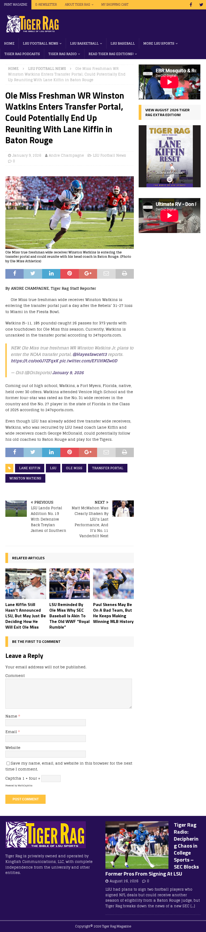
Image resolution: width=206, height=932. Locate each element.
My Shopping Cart (114, 4)
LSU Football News (40, 43)
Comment (15, 675)
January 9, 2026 (26, 155)
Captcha (13, 778)
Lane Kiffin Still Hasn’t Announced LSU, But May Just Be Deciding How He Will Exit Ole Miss (25, 615)
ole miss (74, 468)
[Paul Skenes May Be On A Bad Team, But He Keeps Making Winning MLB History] (113, 583)
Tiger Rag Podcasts (22, 54)
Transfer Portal (107, 468)
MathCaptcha (25, 785)
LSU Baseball (123, 43)
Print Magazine (15, 4)
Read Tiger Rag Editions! (111, 54)
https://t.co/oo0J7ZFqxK (34, 360)
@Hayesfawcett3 (89, 354)
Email (11, 731)
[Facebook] (191, 4)
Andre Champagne (66, 155)
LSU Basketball (84, 43)
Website (12, 747)
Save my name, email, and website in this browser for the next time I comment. (68, 766)
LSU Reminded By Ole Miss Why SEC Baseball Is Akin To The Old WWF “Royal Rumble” (69, 615)
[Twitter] (201, 4)
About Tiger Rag (77, 4)
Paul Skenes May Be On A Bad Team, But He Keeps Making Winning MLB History (113, 612)
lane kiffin (29, 468)
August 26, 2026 (124, 881)
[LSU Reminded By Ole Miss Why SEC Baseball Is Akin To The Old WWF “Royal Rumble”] (69, 583)
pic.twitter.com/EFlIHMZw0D (88, 360)
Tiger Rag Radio (62, 54)
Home (9, 43)
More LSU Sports (158, 43)
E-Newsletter (46, 4)
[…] (192, 906)
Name (11, 716)
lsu (53, 468)
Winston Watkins (25, 478)
